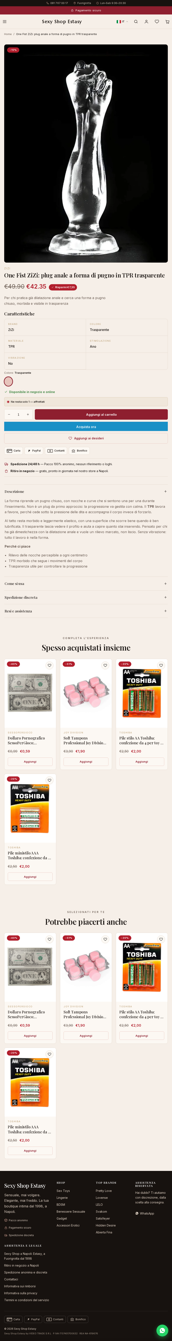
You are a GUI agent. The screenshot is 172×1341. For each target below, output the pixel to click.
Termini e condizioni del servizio (26, 1300)
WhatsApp (147, 1213)
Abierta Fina (104, 1232)
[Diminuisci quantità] (9, 414)
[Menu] (4, 21)
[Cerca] (136, 21)
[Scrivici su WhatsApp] (162, 1330)
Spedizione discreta (21, 597)
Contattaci (11, 1279)
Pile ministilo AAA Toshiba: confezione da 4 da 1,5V (29, 857)
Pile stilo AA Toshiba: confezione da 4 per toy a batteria (141, 743)
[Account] (146, 21)
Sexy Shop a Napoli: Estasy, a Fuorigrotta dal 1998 (24, 1256)
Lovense (102, 1197)
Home (8, 34)
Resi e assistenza (18, 611)
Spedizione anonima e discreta (25, 1272)
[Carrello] (167, 21)
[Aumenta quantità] (28, 414)
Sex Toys (63, 1191)
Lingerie (62, 1197)
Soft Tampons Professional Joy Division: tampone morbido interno (85, 745)
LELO (99, 1204)
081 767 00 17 (59, 3)
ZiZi (7, 268)
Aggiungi (30, 761)
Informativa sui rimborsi (20, 1286)
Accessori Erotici (68, 1225)
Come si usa (14, 583)
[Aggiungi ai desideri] (49, 665)
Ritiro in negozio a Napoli (21, 1265)
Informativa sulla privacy (20, 1293)
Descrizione (14, 491)
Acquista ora (86, 427)
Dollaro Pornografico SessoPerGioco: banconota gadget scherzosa (26, 745)
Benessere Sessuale (71, 1211)
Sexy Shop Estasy (62, 21)
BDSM (61, 1204)
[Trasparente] (8, 381)
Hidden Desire (106, 1225)
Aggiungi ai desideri (89, 438)
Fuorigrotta (84, 3)
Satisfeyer (103, 1218)
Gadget (62, 1218)
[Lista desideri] (157, 21)
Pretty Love (104, 1191)
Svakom (101, 1211)
